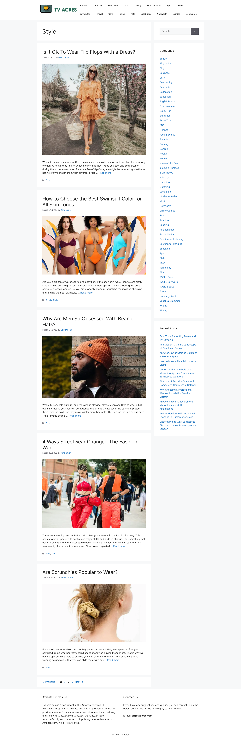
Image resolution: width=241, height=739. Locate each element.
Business (84, 5)
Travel (100, 14)
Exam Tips (165, 111)
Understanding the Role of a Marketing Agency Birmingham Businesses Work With (177, 373)
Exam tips (165, 115)
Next (79, 681)
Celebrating (166, 82)
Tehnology (165, 267)
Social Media (167, 234)
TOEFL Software (169, 282)
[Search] (195, 31)
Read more (105, 172)
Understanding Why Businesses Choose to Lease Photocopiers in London (178, 425)
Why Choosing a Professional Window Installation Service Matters (176, 393)
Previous (48, 681)
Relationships (167, 229)
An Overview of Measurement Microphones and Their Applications (176, 405)
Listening (165, 182)
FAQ (162, 125)
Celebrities (146, 14)
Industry (164, 177)
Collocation (166, 92)
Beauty (49, 300)
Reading (164, 220)
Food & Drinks (167, 134)
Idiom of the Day (169, 163)
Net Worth (162, 14)
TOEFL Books (167, 277)
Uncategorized (168, 296)
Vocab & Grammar (170, 301)
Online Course (167, 210)
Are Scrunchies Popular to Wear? (80, 572)
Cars (110, 14)
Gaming (137, 5)
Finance (99, 5)
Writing (163, 305)
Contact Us (191, 14)
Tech (125, 5)
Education (113, 5)
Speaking (165, 248)
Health (181, 5)
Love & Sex (85, 14)
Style (48, 180)
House (122, 14)
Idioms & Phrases (169, 168)
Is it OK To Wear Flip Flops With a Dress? (88, 52)
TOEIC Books (167, 286)
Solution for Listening (171, 239)
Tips (53, 553)
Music (163, 201)
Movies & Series (168, 196)
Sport (169, 5)
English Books (167, 101)
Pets (133, 14)
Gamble (176, 14)
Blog (162, 68)
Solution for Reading (171, 244)
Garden (164, 149)
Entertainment (154, 5)
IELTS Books (166, 172)
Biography (165, 63)
